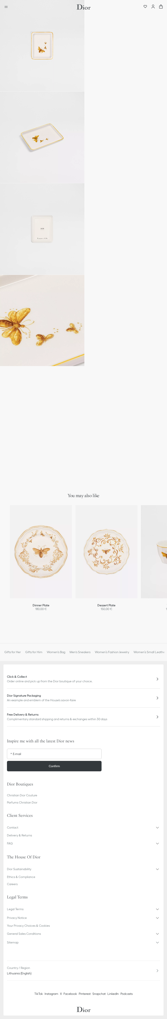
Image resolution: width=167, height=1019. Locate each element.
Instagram (51, 993)
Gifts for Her (12, 652)
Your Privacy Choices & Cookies (28, 925)
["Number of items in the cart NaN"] (161, 7)
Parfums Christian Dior (22, 802)
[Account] (153, 7)
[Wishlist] (145, 7)
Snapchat (99, 993)
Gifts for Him (33, 652)
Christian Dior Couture (22, 795)
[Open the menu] (7, 7)
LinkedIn (113, 993)
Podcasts (126, 993)
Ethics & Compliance (21, 877)
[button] (42, 45)
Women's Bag (56, 652)
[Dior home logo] (83, 7)
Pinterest (85, 993)
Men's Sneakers (80, 652)
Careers (12, 884)
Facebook (70, 993)
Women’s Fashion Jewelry (112, 652)
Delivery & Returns (19, 835)
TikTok (38, 993)
